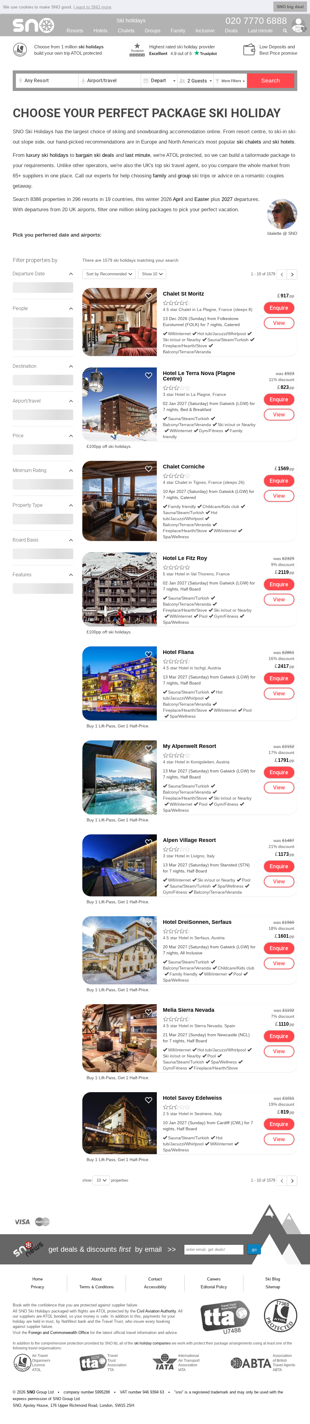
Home (37, 1279)
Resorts (75, 30)
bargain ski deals (95, 155)
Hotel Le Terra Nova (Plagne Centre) (199, 376)
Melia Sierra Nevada (188, 1010)
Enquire (279, 308)
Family (178, 30)
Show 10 (150, 274)
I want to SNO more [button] (92, 7)
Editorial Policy (214, 1287)
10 (99, 1180)
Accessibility (155, 1287)
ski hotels (283, 142)
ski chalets (249, 142)
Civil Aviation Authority (156, 1311)
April (178, 199)
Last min (260, 30)
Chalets (126, 30)
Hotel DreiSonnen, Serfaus (197, 922)
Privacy (37, 1287)
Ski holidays (131, 21)
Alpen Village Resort (189, 840)
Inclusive (205, 30)
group (184, 176)
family (160, 176)
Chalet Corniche (184, 467)
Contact (155, 1279)
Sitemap (272, 1287)
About (96, 1279)
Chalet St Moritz (183, 294)
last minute (137, 155)
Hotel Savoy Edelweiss (192, 1098)
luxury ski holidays (47, 155)
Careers (214, 1279)
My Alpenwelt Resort (189, 746)
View (279, 323)
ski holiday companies (152, 1343)
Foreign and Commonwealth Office (58, 1332)
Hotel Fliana (178, 652)
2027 (227, 199)
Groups (152, 30)
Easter (201, 199)
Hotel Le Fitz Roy (185, 558)
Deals (231, 30)
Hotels (100, 30)
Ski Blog (272, 1279)
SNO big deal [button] (290, 6)
